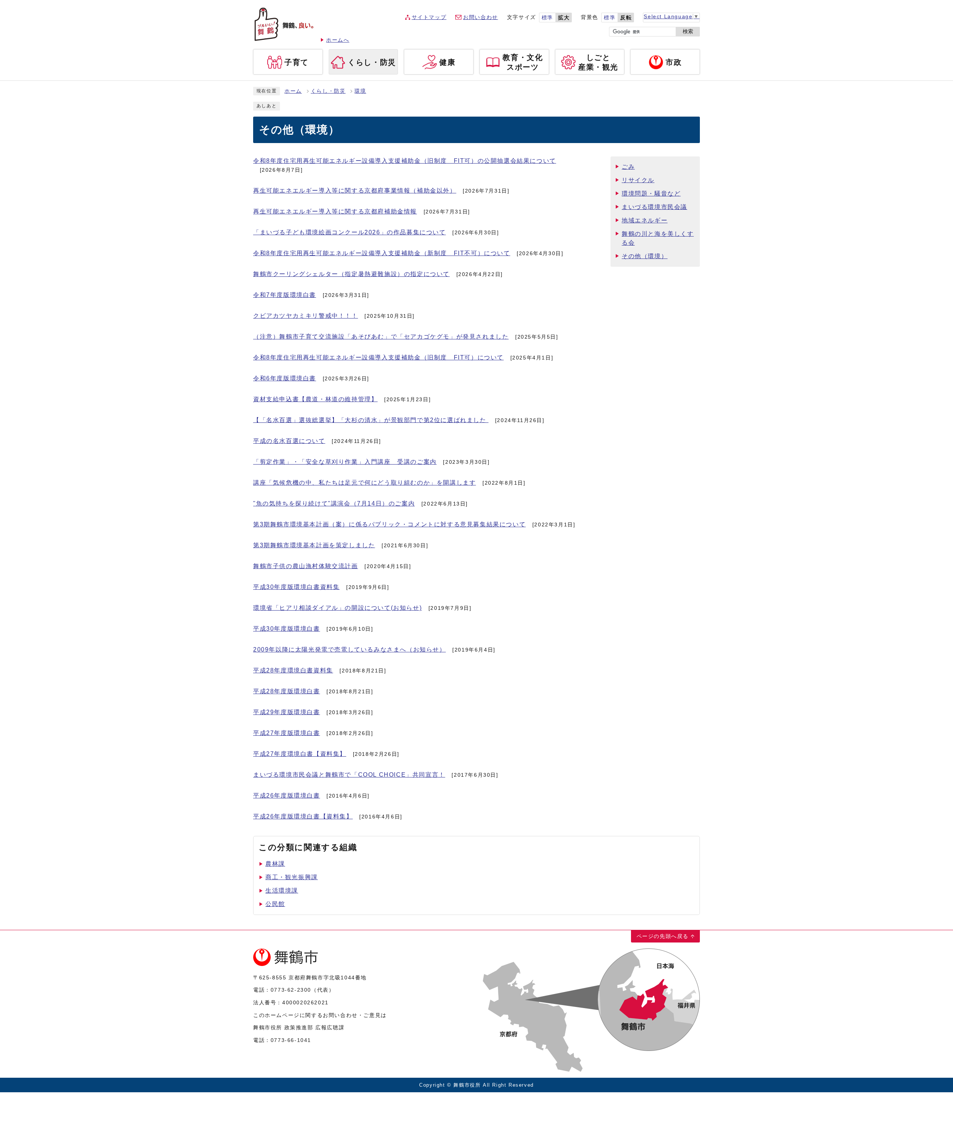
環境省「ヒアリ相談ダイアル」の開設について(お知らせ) (337, 608)
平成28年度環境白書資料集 (293, 670)
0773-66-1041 (291, 1040)
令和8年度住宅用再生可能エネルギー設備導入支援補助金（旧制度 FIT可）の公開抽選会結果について (404, 161)
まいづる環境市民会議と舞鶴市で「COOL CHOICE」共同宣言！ (349, 775)
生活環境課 (281, 890)
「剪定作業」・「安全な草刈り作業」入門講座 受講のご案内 (345, 462)
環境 (360, 91)
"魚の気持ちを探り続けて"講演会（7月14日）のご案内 (334, 503)
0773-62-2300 (291, 990)
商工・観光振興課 (291, 877)
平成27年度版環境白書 (286, 733)
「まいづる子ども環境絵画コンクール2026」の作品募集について (349, 232)
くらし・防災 (328, 91)
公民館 (275, 904)
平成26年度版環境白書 (286, 795)
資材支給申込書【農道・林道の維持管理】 (315, 399)
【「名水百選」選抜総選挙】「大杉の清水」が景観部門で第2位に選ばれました (370, 420)
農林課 (275, 864)
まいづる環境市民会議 (654, 207)
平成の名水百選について (289, 441)
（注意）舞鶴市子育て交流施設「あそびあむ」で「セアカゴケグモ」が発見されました (381, 336)
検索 (688, 31)
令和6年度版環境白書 (284, 378)
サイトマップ (429, 17)
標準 (547, 17)
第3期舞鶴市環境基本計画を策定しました (314, 545)
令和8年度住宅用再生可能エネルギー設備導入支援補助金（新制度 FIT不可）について (381, 253)
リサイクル (638, 180)
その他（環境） (644, 256)
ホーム (293, 91)
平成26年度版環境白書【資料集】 (303, 816)
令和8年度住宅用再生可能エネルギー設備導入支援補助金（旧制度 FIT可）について (378, 357)
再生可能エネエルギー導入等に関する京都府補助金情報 (335, 211)
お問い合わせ (480, 17)
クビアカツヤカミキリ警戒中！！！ (305, 316)
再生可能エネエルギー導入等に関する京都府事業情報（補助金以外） (354, 190)
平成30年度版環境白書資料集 (296, 587)
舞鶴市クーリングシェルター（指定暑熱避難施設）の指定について (351, 274)
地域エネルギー (644, 220)
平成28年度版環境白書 (286, 691)
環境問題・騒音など (651, 193)
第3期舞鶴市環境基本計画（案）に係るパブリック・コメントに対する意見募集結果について (389, 524)
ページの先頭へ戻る (663, 936)
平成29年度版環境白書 (286, 712)
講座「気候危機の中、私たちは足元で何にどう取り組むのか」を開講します (364, 482)
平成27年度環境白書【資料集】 (299, 754)
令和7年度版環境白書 (284, 295)
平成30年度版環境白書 (286, 628)
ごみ (628, 167)
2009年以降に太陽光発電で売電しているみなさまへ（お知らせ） (349, 649)
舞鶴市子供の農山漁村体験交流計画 (305, 566)
